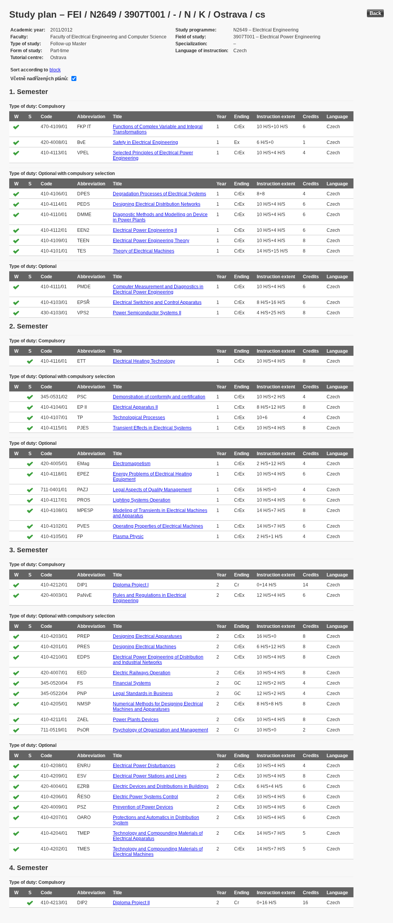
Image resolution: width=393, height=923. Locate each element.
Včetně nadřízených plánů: (39, 78)
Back (375, 13)
